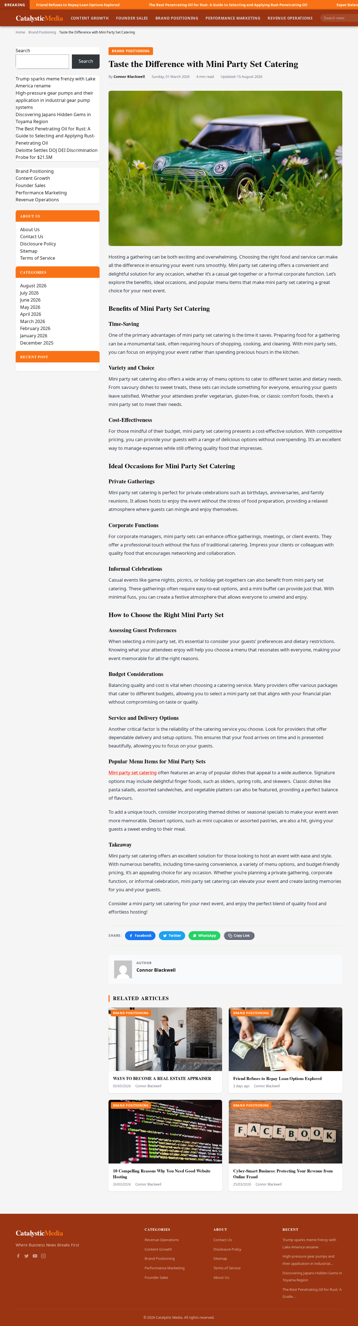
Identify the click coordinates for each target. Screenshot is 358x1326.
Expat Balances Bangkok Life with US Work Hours (307, 4)
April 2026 (30, 314)
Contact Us (31, 236)
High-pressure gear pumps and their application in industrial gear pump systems (54, 100)
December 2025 (36, 343)
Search (23, 50)
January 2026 (33, 336)
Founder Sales (132, 17)
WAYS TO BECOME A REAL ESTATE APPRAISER (162, 1078)
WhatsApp (207, 935)
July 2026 (29, 293)
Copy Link (242, 936)
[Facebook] (18, 1256)
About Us (30, 229)
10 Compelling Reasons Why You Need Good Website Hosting (162, 1174)
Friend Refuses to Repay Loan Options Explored (277, 1078)
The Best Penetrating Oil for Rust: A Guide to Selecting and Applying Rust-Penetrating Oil (155, 4)
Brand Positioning (177, 17)
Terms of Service (37, 258)
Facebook (143, 935)
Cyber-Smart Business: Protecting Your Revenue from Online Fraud (283, 1174)
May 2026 (30, 307)
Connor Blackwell (129, 76)
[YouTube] (34, 1256)
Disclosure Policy (38, 244)
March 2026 (32, 321)
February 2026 (35, 328)
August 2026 (33, 286)
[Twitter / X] (26, 1256)
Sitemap (28, 251)
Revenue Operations (290, 17)
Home (20, 32)
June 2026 (30, 300)
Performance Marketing (233, 17)
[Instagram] (43, 1256)
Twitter (175, 935)
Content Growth (90, 17)
